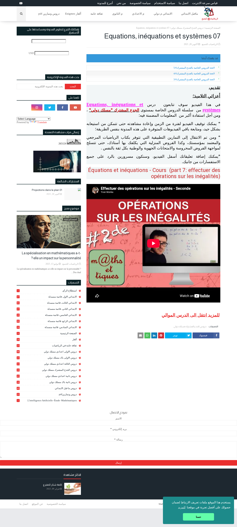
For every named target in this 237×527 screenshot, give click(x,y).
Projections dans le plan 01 (47, 189)
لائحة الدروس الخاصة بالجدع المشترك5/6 (194, 67)
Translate (42, 122)
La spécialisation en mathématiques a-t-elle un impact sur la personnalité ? (51, 255)
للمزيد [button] (182, 507)
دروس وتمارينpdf (47, 394)
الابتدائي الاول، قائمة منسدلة (47, 296)
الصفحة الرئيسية (212, 28)
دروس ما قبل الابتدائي (47, 388)
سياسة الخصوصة (140, 3)
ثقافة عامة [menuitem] (97, 13)
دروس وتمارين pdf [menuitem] (49, 13)
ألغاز (47, 339)
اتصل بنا (183, 3)
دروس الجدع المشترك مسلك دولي (187, 28)
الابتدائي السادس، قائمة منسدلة (47, 327)
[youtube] (20, 3)
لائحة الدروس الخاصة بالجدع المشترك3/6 (194, 79)
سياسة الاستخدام (164, 3)
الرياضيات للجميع (210, 44)
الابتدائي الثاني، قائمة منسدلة (47, 309)
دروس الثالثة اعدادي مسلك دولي (47, 363)
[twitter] (49, 107)
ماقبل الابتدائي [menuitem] (189, 13)
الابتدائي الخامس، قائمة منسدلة (47, 315)
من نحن (121, 3)
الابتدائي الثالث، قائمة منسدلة (47, 302)
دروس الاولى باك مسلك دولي (47, 357)
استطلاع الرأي (47, 290)
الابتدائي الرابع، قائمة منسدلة (47, 321)
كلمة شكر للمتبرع (52, 484)
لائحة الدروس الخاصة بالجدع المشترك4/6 (194, 73)
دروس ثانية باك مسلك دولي (47, 382)
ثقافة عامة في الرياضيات (47, 345)
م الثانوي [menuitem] (117, 13)
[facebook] (62, 107)
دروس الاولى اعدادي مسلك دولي (47, 351)
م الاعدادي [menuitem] (138, 13)
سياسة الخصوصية (56, 504)
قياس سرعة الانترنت (205, 3)
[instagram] (36, 107)
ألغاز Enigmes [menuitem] (73, 13)
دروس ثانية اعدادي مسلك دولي (47, 376)
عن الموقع (37, 504)
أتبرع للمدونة (105, 3)
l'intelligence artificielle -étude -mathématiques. (47, 400)
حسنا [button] (198, 516)
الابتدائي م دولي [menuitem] (163, 13)
